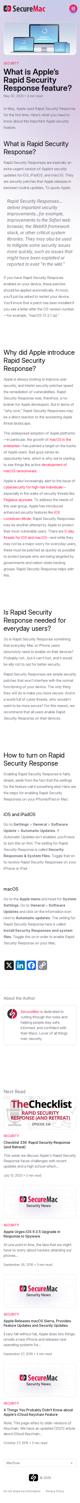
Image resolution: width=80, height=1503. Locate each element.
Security (11, 63)
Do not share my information (22, 1491)
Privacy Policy (55, 1491)
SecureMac (30, 1011)
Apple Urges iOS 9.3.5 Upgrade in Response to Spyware (32, 1233)
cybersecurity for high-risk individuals (33, 487)
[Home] (34, 1477)
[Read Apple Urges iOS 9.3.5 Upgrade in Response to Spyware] (40, 1202)
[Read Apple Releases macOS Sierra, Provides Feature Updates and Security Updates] (40, 1291)
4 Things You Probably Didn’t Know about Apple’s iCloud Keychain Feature (38, 1412)
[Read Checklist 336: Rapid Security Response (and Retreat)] (40, 1113)
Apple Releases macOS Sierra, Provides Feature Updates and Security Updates (37, 1323)
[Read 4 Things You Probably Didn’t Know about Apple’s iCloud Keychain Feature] (40, 1380)
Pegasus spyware (18, 499)
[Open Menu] (73, 8)
